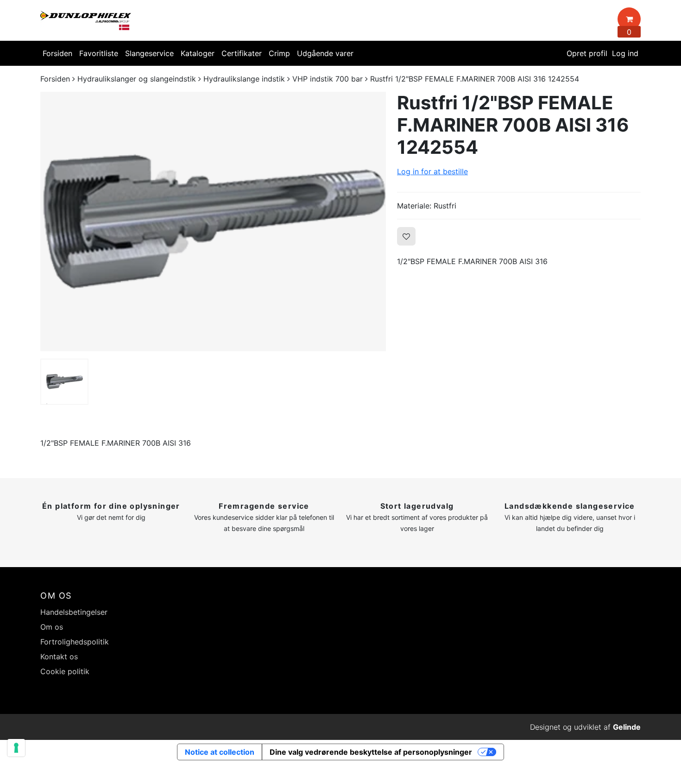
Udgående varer (325, 53)
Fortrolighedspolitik (74, 641)
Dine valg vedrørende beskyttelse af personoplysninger (371, 752)
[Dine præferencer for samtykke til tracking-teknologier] (16, 748)
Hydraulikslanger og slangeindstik (136, 78)
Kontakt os (59, 656)
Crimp (279, 53)
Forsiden (57, 53)
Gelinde (627, 727)
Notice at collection (219, 752)
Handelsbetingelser (73, 612)
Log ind (625, 53)
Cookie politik (64, 671)
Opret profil (587, 53)
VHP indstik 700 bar (327, 78)
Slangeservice (149, 53)
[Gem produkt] (406, 236)
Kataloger (197, 53)
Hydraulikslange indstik (244, 78)
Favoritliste (98, 53)
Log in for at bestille (432, 171)
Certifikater (241, 53)
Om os (51, 626)
